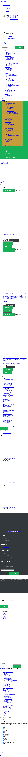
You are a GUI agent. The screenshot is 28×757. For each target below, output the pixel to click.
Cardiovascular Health (9, 59)
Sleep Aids (7, 87)
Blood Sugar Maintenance (13, 62)
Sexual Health (8, 83)
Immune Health (8, 70)
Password (2, 603)
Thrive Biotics (3, 1)
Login (4, 606)
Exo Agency (8, 580)
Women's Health (11, 86)
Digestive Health (8, 68)
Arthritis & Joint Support (10, 57)
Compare (7, 246)
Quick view (7, 243)
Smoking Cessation (9, 89)
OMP (6, 76)
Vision (6, 94)
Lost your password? (4, 608)
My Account (2, 750)
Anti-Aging (7, 54)
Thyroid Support (8, 91)
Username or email (4, 600)
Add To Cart (10, 305)
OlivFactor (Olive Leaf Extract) (11, 363)
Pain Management (9, 78)
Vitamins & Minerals (9, 95)
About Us (5, 617)
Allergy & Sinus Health (10, 53)
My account (5, 618)
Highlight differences (8, 721)
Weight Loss (7, 96)
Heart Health (10, 64)
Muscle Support (10, 81)
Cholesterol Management (12, 63)
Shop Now (5, 614)
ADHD (4, 378)
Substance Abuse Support (10, 90)
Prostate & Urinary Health (13, 85)
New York (8, 7)
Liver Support (8, 73)
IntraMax (7, 72)
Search (19, 47)
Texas (7, 11)
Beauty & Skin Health (9, 58)
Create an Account (7, 598)
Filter (4, 428)
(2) (7, 433)
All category (7, 52)
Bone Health (10, 79)
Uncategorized (8, 92)
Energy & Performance (10, 69)
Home (4, 613)
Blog (4, 616)
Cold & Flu (7, 67)
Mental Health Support (10, 74)
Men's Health (10, 84)
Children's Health (8, 65)
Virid (4, 237)
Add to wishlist (9, 190)
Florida (7, 9)
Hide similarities (7, 720)
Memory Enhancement (12, 75)
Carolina (8, 8)
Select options (15, 240)
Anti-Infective (8, 56)
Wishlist (1, 755)
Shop (1, 746)
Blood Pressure (10, 60)
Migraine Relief (10, 80)
